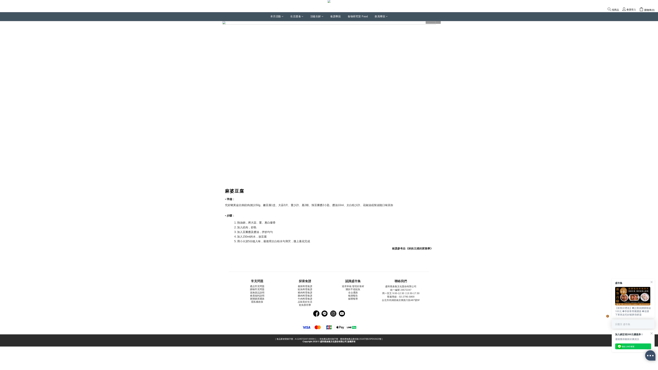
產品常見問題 (257, 286)
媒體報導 (353, 298)
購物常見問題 (257, 289)
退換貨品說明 (257, 292)
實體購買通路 (257, 298)
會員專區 (380, 16)
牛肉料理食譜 (305, 298)
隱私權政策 (257, 301)
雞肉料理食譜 (305, 295)
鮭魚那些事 (305, 305)
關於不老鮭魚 (353, 289)
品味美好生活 (305, 301)
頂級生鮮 (315, 16)
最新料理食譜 (305, 286)
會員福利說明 (257, 295)
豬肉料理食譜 (305, 292)
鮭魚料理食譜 (305, 289)
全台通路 (353, 292)
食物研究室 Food (358, 16)
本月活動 (275, 16)
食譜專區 (335, 16)
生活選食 (295, 16)
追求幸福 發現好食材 (353, 286)
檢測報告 (353, 295)
